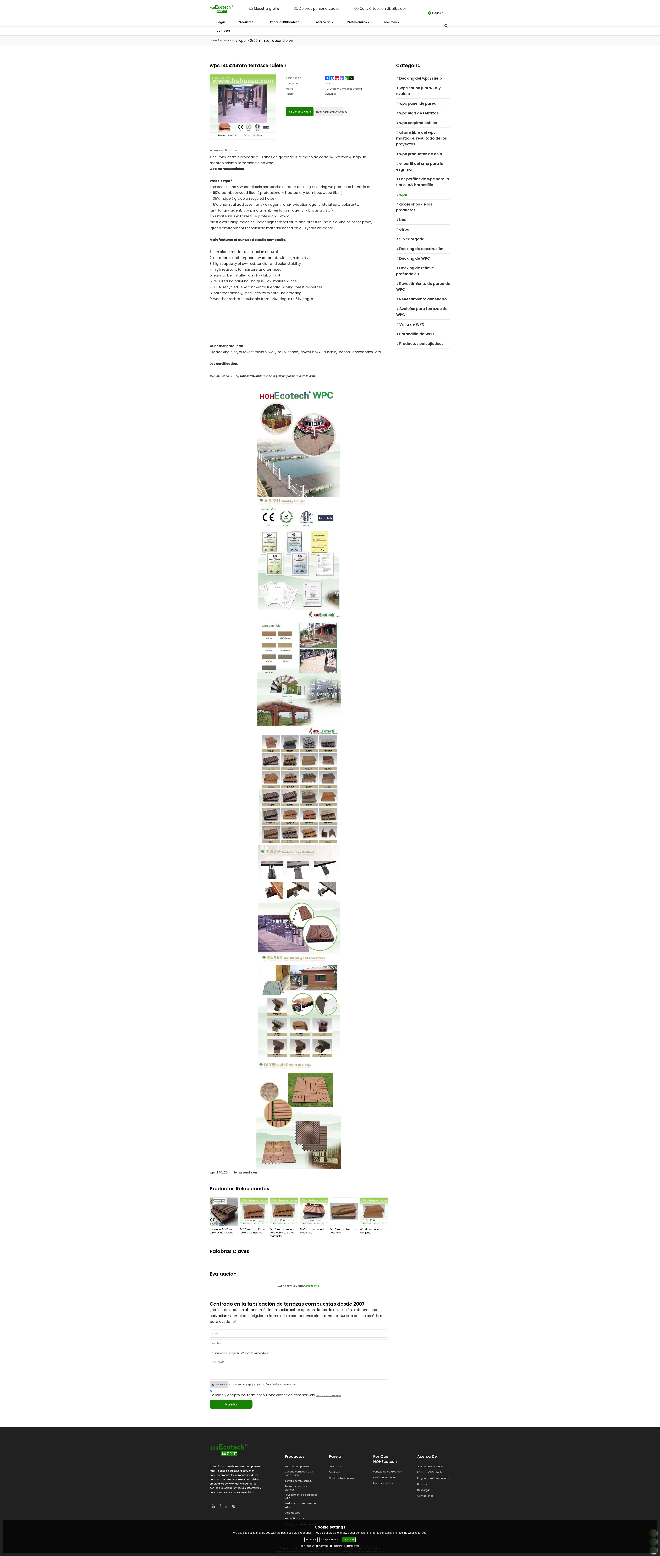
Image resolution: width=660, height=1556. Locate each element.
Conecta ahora (302, 111)
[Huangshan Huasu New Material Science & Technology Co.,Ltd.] (221, 9)
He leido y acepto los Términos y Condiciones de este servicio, (275, 1395)
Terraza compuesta (297, 1466)
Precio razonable (383, 1483)
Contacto (223, 31)
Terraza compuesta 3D (298, 1481)
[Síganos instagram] (233, 1506)
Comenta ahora (311, 1285)
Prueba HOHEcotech (385, 1477)
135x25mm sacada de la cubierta (313, 1230)
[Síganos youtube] (213, 1506)
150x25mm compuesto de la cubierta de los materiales (283, 1232)
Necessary (309, 1545)
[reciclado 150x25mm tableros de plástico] (224, 1211)
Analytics (323, 1545)
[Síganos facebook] (220, 1506)
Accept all (349, 1539)
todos (223, 40)
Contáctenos (425, 1496)
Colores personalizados (319, 8)
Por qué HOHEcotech (284, 22)
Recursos (390, 22)
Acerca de (323, 22)
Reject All (311, 1539)
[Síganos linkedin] (226, 1506)
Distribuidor (335, 1472)
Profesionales (357, 22)
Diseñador (335, 1466)
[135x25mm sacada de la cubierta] (314, 1211)
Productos (245, 22)
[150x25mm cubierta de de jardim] (344, 1211)
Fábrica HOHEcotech (429, 1472)
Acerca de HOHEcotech (431, 1466)
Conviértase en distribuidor (383, 8)
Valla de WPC (293, 1512)
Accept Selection (329, 1539)
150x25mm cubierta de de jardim (343, 1230)
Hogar (220, 22)
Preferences (339, 1545)
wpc (232, 40)
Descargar (423, 1490)
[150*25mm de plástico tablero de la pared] (254, 1211)
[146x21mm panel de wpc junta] (374, 1211)
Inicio (214, 40)
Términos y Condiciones (328, 1395)
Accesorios (221, 1384)
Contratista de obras (341, 1478)
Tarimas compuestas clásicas (298, 1488)
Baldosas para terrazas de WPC (300, 1505)
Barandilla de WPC (295, 1518)
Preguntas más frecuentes (433, 1478)
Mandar (231, 1404)
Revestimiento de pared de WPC (301, 1496)
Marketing (354, 1545)
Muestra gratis (266, 8)
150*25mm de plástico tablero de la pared (253, 1230)
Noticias (422, 1484)
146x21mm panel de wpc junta (371, 1230)
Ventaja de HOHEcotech (387, 1471)
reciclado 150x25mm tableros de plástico (222, 1230)
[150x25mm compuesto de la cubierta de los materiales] (284, 1211)
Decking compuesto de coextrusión (299, 1473)
